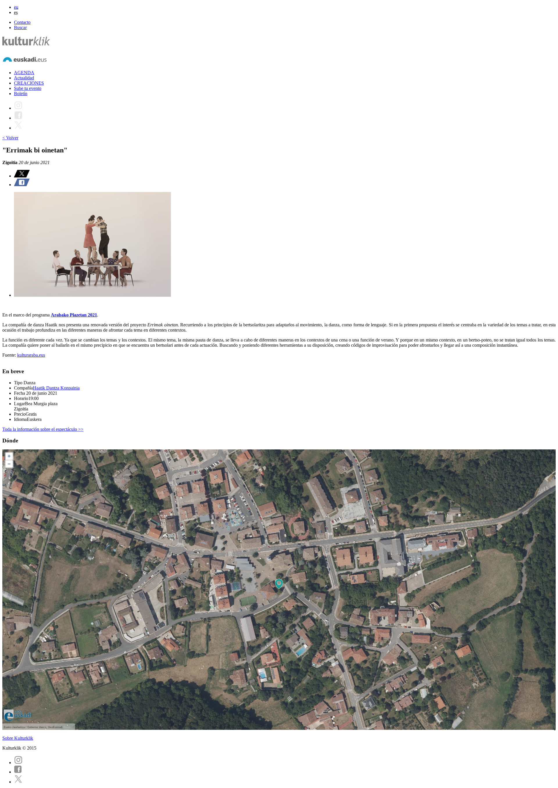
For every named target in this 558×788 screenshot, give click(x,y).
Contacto (22, 22)
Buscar (20, 27)
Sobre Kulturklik (17, 738)
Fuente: (9, 355)
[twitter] (18, 781)
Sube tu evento (27, 88)
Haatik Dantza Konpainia (56, 387)
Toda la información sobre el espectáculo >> (42, 429)
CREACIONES (29, 83)
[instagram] (18, 762)
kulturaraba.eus (31, 355)
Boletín (20, 93)
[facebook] (18, 771)
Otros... (68, 727)
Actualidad (24, 77)
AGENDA (24, 72)
